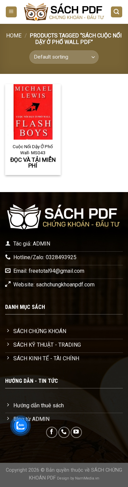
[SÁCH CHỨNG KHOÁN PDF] (64, 12)
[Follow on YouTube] (76, 432)
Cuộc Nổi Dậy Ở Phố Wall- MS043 (33, 149)
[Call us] (64, 432)
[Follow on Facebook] (51, 432)
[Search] (117, 12)
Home (14, 35)
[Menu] (11, 12)
